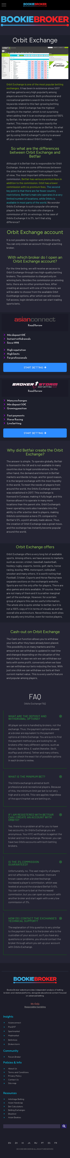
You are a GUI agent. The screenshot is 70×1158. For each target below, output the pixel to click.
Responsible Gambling (35, 1007)
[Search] (64, 1126)
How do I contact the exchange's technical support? (32, 919)
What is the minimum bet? (26, 776)
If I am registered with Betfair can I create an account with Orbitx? (31, 817)
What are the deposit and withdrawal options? (27, 717)
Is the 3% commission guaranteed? (23, 863)
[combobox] (31, 1126)
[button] (35, 717)
